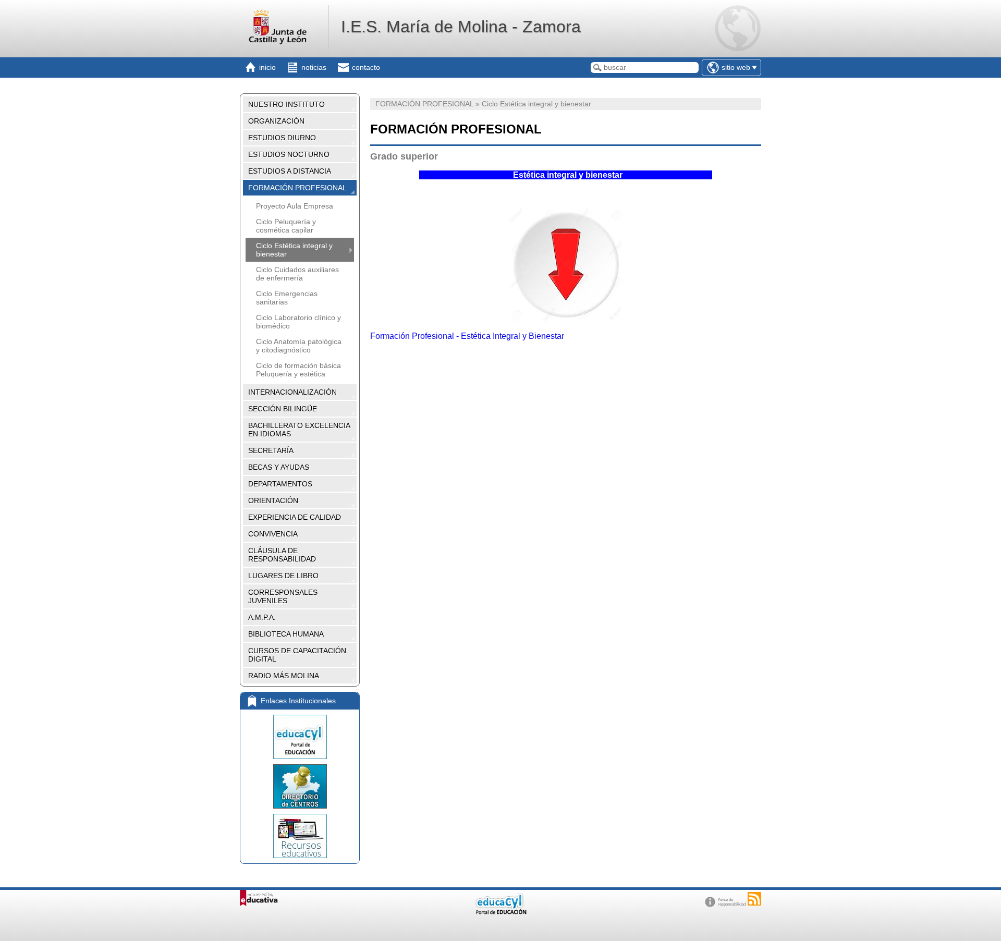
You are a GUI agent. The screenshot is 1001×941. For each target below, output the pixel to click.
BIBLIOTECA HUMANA (286, 634)
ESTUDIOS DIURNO (282, 137)
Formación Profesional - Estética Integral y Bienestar (467, 336)
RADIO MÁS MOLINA (283, 675)
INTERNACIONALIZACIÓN (292, 392)
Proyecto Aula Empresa (294, 206)
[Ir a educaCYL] (500, 912)
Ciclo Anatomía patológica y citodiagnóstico (298, 345)
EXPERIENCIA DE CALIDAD (294, 517)
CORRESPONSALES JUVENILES (283, 596)
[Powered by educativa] (259, 898)
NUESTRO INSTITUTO (286, 104)
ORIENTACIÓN (273, 500)
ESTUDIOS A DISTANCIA (289, 171)
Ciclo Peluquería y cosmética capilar (286, 225)
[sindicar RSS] (754, 899)
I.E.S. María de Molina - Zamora (461, 26)
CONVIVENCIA (273, 534)
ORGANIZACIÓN (276, 121)
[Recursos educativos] (299, 836)
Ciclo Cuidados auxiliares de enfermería (297, 273)
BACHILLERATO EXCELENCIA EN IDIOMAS (299, 429)
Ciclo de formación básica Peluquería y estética (298, 369)
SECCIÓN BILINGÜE (282, 409)
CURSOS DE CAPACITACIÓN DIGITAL (297, 654)
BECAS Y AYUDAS (278, 467)
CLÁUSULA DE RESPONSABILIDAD (282, 554)
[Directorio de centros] (299, 786)
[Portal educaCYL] (299, 737)
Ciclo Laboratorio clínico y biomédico (298, 321)
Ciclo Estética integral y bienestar (294, 249)
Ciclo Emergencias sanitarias (287, 297)
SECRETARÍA (271, 450)
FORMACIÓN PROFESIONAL (297, 188)
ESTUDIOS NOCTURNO (288, 154)
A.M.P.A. (262, 617)
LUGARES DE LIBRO (283, 575)
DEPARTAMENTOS (280, 484)
